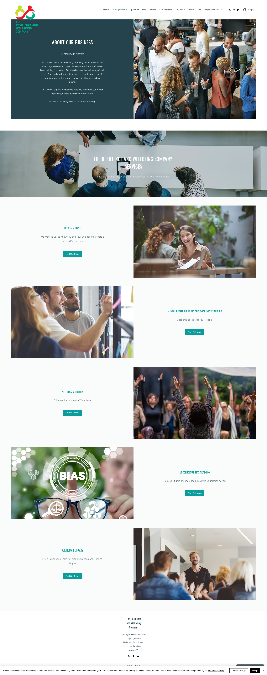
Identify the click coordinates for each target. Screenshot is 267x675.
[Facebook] (234, 9)
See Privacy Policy (216, 670)
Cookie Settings (239, 670)
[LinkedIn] (238, 9)
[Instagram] (229, 9)
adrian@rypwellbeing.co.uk (134, 634)
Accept (255, 670)
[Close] (263, 670)
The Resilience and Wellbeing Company (133, 623)
